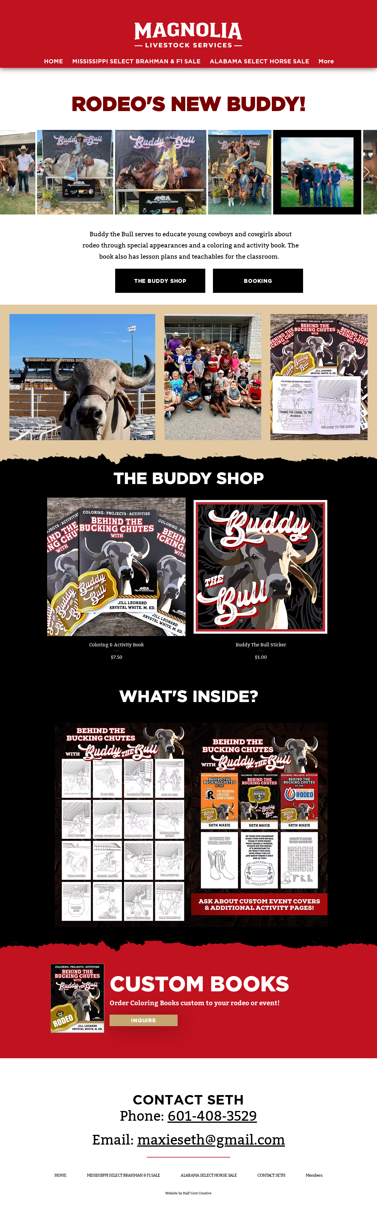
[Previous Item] (10, 172)
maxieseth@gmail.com (211, 1140)
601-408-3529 (212, 1116)
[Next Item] (366, 172)
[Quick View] (116, 567)
